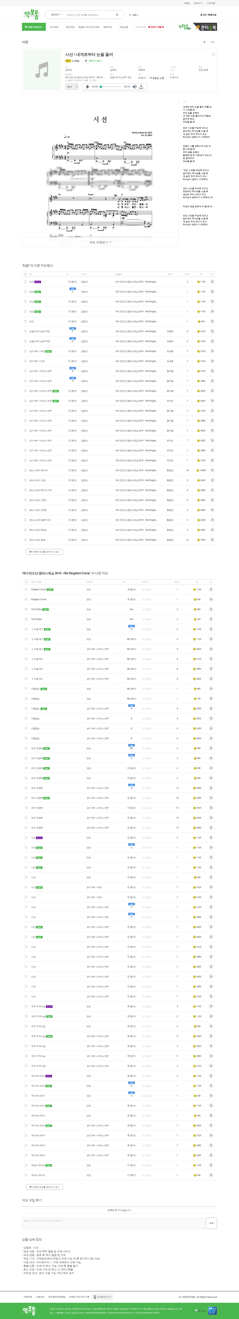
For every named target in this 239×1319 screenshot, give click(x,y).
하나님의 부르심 (139, 14)
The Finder (36, 609)
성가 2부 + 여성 (37, 351)
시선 (212, 41)
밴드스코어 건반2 (38, 509)
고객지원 (211, 3)
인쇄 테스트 (140, 26)
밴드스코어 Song (37, 529)
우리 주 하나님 (38, 1006)
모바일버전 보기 (104, 1296)
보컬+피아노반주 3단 (39, 331)
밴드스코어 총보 (37, 539)
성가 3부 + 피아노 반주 (40, 380)
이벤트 (187, 3)
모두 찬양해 (37, 748)
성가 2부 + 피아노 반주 (40, 371)
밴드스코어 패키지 (38, 470)
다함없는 (35, 688)
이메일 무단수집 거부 (79, 1296)
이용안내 (40, 1296)
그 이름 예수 (37, 629)
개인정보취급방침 (56, 1296)
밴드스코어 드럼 (37, 480)
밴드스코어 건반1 (38, 500)
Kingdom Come (38, 589)
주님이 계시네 (38, 1165)
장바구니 (198, 3)
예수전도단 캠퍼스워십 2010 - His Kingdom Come (91, 77)
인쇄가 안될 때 (157, 26)
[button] (87, 87)
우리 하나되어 (38, 1075)
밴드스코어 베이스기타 (40, 490)
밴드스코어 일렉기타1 (40, 519)
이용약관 (28, 1296)
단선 (31, 281)
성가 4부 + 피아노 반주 (40, 390)
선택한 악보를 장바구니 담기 (46, 551)
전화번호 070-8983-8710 (131, 1308)
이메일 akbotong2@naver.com (120, 1312)
